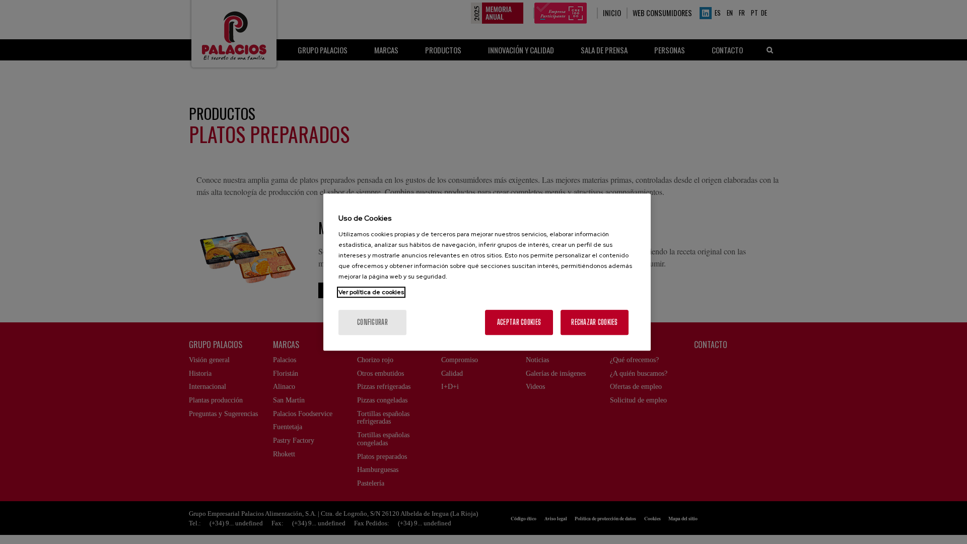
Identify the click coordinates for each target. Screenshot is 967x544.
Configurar (372, 322)
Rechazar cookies (594, 322)
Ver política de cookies (371, 292)
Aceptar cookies (519, 322)
